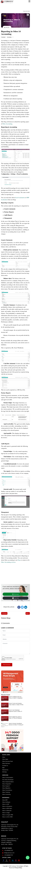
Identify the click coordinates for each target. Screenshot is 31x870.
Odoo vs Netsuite (6, 810)
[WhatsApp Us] (27, 857)
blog (19, 560)
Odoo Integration (6, 784)
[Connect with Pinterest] (9, 860)
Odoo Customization (7, 777)
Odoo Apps (5, 759)
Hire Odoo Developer (8, 779)
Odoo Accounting (7, 124)
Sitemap (4, 772)
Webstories (5, 769)
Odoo (3, 757)
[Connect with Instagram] (16, 860)
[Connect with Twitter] (6, 860)
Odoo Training (6, 792)
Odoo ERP (5, 800)
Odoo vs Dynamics (7, 806)
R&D (3, 767)
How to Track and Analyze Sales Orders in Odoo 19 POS (16, 704)
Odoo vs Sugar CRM (7, 814)
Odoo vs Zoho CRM (7, 817)
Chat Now (16, 598)
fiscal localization (20, 197)
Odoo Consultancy (7, 790)
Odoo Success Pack (7, 761)
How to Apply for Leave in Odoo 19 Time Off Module (15, 717)
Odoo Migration (6, 788)
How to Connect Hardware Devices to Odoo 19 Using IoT (16, 724)
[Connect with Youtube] (19, 860)
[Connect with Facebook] (3, 860)
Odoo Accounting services (8, 562)
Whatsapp (16, 594)
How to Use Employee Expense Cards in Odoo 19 (15, 710)
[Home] (7, 3)
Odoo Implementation (8, 781)
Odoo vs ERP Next (7, 808)
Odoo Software (6, 802)
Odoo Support (6, 786)
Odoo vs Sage (6, 812)
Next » (27, 613)
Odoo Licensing (6, 794)
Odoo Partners (6, 763)
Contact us (5, 765)
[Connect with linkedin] (13, 860)
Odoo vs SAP (5, 804)
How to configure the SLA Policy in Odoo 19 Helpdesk (15, 697)
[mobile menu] (29, 1)
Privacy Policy (18, 867)
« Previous (4, 613)
